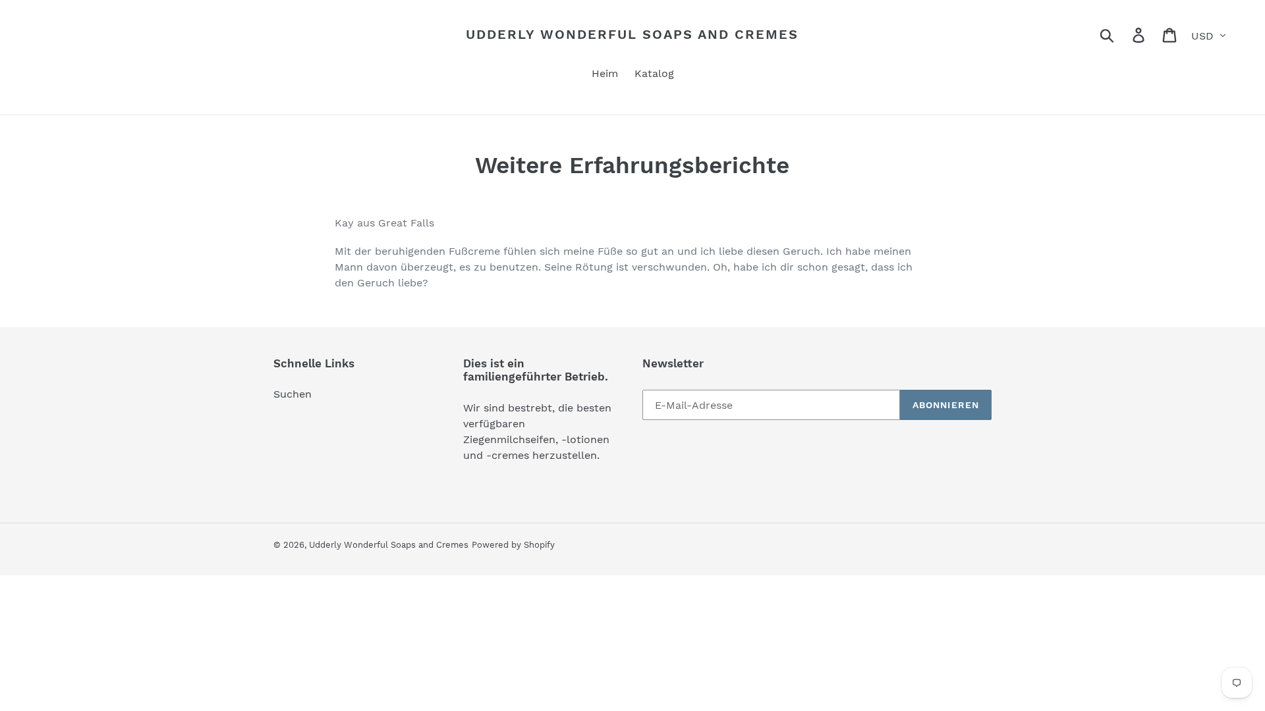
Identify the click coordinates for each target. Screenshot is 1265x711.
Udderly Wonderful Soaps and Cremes (632, 34)
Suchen (292, 394)
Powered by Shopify (513, 545)
